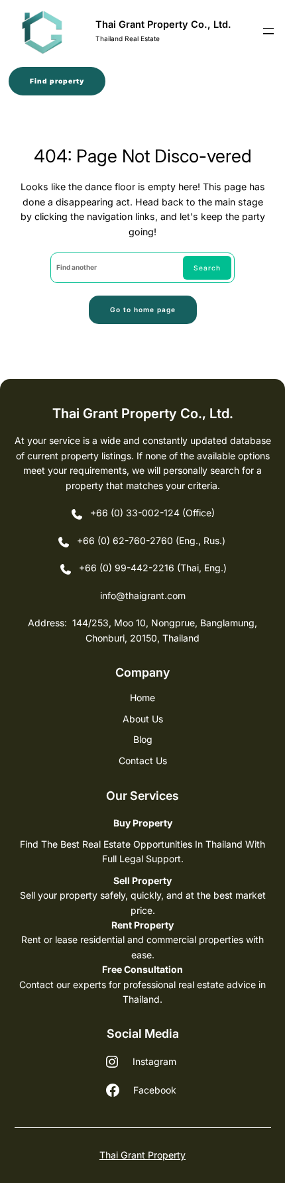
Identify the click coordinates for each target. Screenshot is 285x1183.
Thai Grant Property (142, 1154)
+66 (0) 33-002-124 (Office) (152, 512)
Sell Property (142, 880)
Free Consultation (142, 969)
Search (207, 268)
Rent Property (142, 924)
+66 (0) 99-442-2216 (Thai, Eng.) (153, 567)
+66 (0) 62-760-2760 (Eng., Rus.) (152, 540)
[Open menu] (268, 31)
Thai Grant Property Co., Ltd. (163, 24)
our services (142, 796)
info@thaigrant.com (143, 595)
